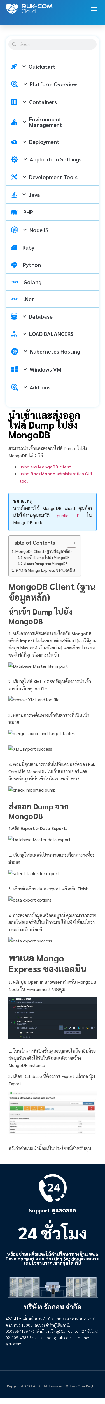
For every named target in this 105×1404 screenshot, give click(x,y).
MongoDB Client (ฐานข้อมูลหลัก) (43, 551)
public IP (68, 515)
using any (45, 467)
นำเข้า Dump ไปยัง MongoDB (47, 557)
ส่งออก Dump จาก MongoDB (46, 563)
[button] (94, 9)
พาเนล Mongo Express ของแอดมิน (45, 570)
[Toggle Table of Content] (68, 543)
